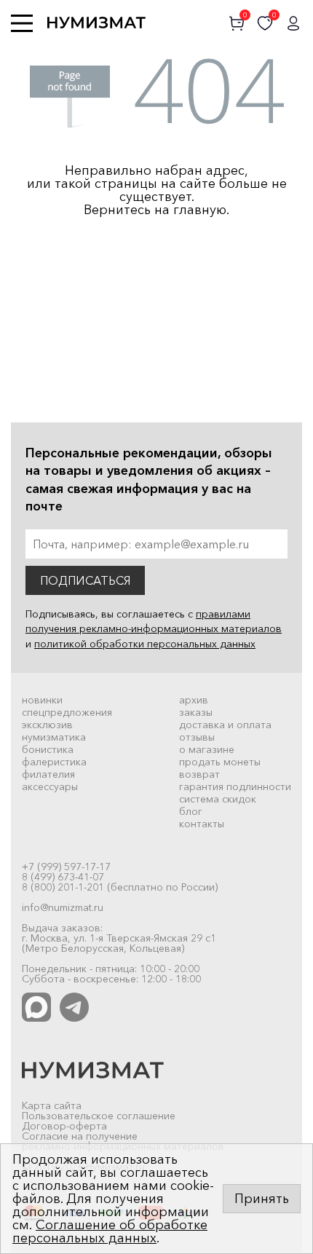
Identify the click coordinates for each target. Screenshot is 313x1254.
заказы (196, 712)
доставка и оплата (225, 724)
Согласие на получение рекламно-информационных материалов (123, 1141)
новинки (42, 699)
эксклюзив (47, 724)
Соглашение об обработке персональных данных (109, 1231)
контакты (201, 823)
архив (193, 699)
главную (199, 210)
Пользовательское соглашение (98, 1115)
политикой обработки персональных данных (144, 643)
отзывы (197, 737)
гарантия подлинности (235, 786)
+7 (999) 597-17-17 (66, 866)
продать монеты (220, 761)
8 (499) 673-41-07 (63, 876)
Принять (261, 1199)
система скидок (217, 798)
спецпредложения (67, 712)
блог (190, 811)
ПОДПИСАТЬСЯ (85, 580)
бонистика (48, 749)
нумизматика (54, 737)
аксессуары (50, 786)
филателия (48, 774)
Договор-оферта (64, 1125)
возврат (199, 774)
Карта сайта (52, 1105)
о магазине (206, 749)
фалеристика (54, 761)
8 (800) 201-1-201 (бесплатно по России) (120, 887)
